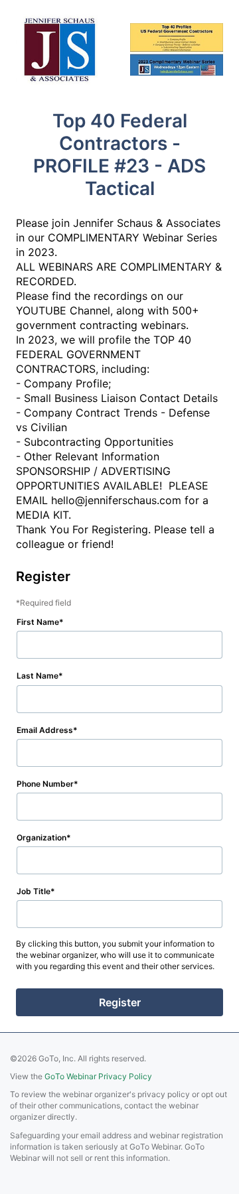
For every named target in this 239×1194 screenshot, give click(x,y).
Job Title (33, 891)
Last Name (37, 676)
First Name (38, 622)
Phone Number (45, 784)
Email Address (45, 730)
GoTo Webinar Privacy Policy (98, 1076)
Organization (41, 837)
